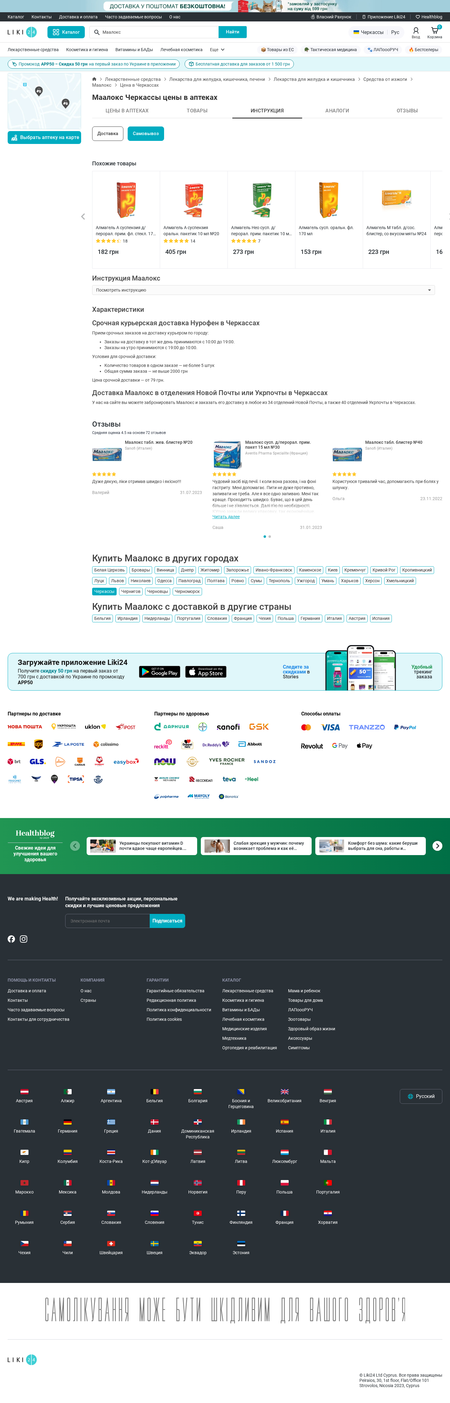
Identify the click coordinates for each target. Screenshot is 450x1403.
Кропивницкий (417, 570)
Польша (286, 618)
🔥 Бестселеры (423, 49)
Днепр (187, 570)
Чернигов (131, 591)
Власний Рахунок (334, 16)
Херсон (372, 580)
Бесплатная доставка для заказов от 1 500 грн (243, 64)
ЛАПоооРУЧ (300, 1009)
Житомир (210, 570)
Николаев (141, 580)
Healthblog (432, 16)
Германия (310, 618)
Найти (232, 32)
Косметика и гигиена (87, 49)
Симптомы (299, 1047)
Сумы (256, 580)
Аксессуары (300, 1038)
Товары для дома (305, 1000)
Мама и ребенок (304, 990)
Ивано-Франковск (274, 570)
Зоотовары (299, 1019)
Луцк (99, 580)
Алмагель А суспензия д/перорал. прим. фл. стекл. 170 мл (126, 231)
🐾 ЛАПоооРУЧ (382, 49)
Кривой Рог (384, 570)
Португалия (189, 618)
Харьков (349, 580)
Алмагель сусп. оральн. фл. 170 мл (326, 230)
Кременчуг (355, 570)
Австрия (357, 618)
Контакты (42, 16)
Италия (334, 618)
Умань (327, 580)
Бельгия (102, 618)
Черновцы (157, 591)
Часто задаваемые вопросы (133, 16)
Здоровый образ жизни (311, 1028)
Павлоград (189, 580)
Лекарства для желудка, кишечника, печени (217, 79)
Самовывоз (146, 133)
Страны (88, 1000)
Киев (333, 570)
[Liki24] (22, 1359)
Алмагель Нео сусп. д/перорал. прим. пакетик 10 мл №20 (261, 231)
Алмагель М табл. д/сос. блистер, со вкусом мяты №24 (396, 230)
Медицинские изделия (244, 1028)
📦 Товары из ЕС (277, 49)
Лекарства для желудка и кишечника (314, 79)
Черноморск (187, 591)
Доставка (107, 133)
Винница (165, 570)
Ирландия (128, 618)
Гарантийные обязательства (175, 990)
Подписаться (167, 921)
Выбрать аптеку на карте (49, 137)
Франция (243, 618)
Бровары (141, 570)
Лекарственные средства (33, 49)
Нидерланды (157, 618)
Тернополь (279, 580)
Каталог (16, 16)
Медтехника (234, 1038)
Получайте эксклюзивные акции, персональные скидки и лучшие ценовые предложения (121, 902)
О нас (174, 16)
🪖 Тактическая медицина (330, 49)
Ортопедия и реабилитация (249, 1047)
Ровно (237, 580)
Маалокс (101, 85)
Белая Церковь (109, 570)
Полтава (216, 580)
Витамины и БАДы (134, 49)
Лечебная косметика (181, 49)
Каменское (310, 570)
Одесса (164, 580)
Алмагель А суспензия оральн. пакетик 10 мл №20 (191, 230)
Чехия (265, 618)
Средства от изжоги (385, 79)
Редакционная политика (171, 1000)
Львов (117, 580)
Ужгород (306, 580)
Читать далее (226, 516)
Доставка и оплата (78, 16)
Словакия (217, 618)
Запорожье (237, 570)
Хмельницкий (400, 580)
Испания (381, 618)
